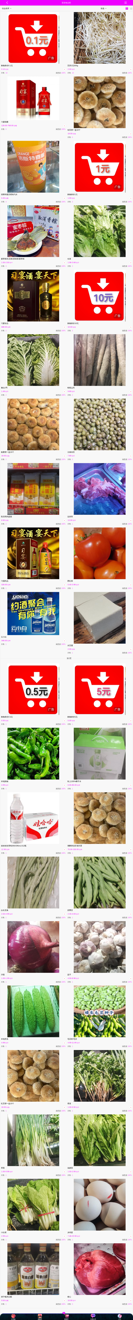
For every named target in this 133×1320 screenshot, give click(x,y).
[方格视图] (127, 9)
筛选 (102, 8)
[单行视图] (131, 9)
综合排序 (5, 8)
